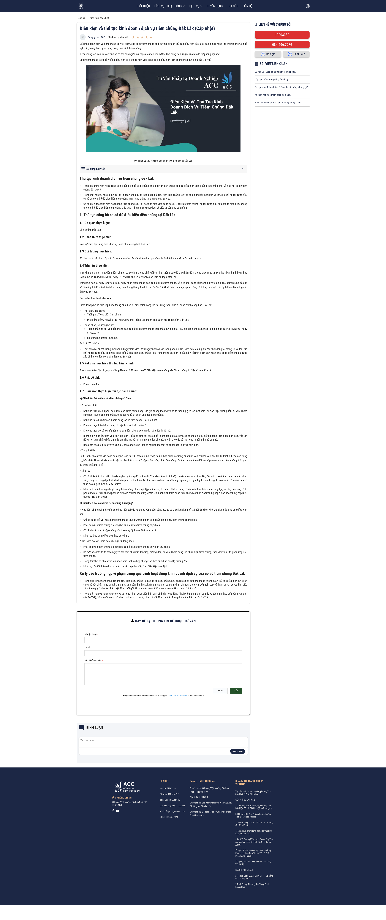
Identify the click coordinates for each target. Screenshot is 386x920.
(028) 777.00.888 (177, 805)
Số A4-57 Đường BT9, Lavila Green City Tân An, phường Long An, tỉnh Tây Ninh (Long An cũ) (254, 842)
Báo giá (270, 54)
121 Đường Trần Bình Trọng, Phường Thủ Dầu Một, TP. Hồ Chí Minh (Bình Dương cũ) (253, 807)
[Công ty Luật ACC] (81, 6)
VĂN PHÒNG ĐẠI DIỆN (245, 800)
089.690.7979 (172, 817)
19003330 (282, 35)
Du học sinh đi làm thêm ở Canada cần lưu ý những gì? (281, 87)
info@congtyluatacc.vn (175, 811)
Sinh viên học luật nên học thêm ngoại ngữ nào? (278, 102)
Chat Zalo (299, 54)
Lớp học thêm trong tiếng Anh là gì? (272, 79)
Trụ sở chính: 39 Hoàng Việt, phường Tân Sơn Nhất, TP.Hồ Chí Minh (253, 793)
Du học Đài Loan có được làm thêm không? (275, 71)
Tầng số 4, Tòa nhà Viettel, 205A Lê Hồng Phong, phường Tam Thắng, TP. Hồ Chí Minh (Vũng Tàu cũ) (253, 853)
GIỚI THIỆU (143, 6)
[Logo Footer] (127, 787)
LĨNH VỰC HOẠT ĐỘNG (168, 6)
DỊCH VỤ (194, 6)
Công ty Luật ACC (96, 37)
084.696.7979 (282, 45)
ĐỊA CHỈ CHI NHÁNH (199, 797)
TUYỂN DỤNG (215, 6)
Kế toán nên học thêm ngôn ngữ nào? (273, 94)
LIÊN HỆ (247, 6)
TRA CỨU (232, 6)
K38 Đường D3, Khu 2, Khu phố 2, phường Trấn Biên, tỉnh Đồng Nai (253, 815)
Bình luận (238, 751)
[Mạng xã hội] (113, 811)
